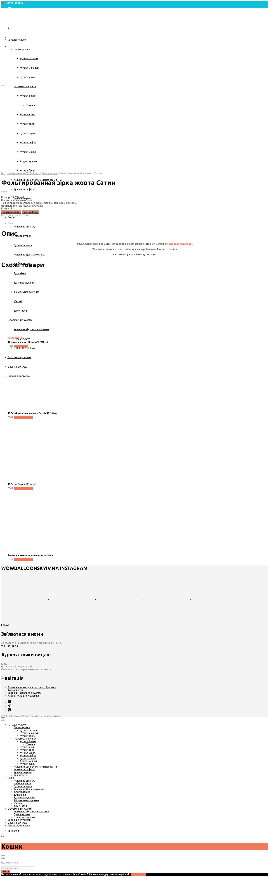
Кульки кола (27, 749)
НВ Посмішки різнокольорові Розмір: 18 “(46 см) (32, 413)
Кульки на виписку (24, 226)
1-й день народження (26, 800)
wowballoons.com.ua (178, 243)
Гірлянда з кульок (24, 817)
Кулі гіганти (20, 775)
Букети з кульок (23, 245)
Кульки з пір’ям (23, 772)
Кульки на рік (15, 690)
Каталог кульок (16, 39)
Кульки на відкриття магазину (31, 811)
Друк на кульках (17, 822)
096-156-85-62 (9, 645)
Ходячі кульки (28, 761)
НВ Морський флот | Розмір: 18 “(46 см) (27, 342)
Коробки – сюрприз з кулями (24, 692)
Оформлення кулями (19, 808)
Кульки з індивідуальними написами (35, 766)
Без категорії (49, 173)
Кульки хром (27, 77)
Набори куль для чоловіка (23, 695)
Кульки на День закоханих (29, 254)
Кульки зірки (27, 747)
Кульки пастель (29, 58)
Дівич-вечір (21, 805)
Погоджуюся (138, 874)
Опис (10, 223)
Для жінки (20, 273)
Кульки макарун (29, 67)
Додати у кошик (23, 417)
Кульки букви (27, 170)
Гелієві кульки (22, 49)
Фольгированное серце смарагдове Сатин (30, 555)
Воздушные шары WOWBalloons (20, 173)
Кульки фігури (28, 741)
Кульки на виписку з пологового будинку (31, 687)
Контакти (13, 28)
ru (5, 836)
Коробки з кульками (19, 819)
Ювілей (18, 803)
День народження (24, 797)
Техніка (30, 744)
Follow (5, 625)
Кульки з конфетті (24, 189)
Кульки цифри (28, 755)
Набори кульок (22, 235)
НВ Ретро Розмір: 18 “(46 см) (21, 484)
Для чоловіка (22, 791)
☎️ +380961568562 (12, 2)
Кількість (6, 208)
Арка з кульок (22, 814)
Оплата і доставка (18, 825)
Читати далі (21, 346)
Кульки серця (27, 752)
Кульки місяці (28, 758)
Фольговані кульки (25, 86)
